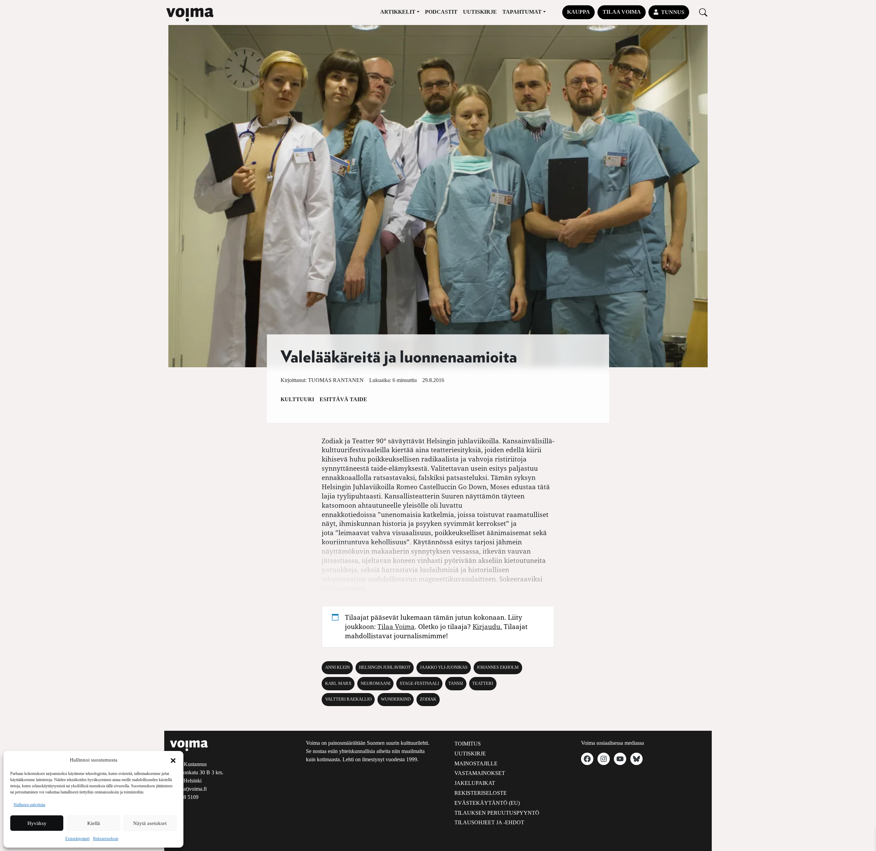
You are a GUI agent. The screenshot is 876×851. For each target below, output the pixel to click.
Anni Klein (337, 667)
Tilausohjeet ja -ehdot (489, 822)
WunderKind (396, 699)
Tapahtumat (522, 12)
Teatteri (482, 683)
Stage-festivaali (419, 683)
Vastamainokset (479, 773)
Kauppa (578, 12)
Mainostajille (476, 763)
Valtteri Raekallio (348, 699)
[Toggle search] (703, 12)
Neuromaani (375, 683)
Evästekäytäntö (77, 838)
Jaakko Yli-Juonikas (443, 667)
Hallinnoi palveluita (29, 804)
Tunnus (672, 12)
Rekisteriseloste (105, 838)
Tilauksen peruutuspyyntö (496, 813)
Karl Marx (338, 683)
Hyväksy (37, 823)
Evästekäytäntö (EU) (487, 803)
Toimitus (467, 744)
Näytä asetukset (150, 823)
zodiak (428, 699)
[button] (173, 759)
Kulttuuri (297, 399)
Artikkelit (397, 12)
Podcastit (441, 12)
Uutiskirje (480, 12)
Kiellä (93, 823)
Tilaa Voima (622, 12)
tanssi (455, 683)
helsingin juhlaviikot (385, 667)
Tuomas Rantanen (336, 380)
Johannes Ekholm (498, 667)
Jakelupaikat (474, 783)
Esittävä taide (343, 399)
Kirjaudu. (487, 626)
